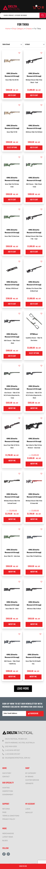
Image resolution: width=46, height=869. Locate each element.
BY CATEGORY (30, 773)
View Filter (23, 866)
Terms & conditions (10, 816)
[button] (43, 7)
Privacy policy (8, 819)
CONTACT (6, 777)
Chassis (29, 29)
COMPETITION (7, 791)
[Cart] (34, 8)
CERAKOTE (29, 783)
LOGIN (27, 809)
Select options (12, 147)
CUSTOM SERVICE (32, 780)
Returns (6, 809)
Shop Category (18, 29)
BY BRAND (29, 777)
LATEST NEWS (7, 837)
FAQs (4, 812)
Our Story (6, 773)
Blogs (5, 841)
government (7, 795)
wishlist (29, 813)
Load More (23, 688)
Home (7, 29)
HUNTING (6, 788)
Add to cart (12, 95)
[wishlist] (39, 8)
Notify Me (12, 408)
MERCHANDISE (8, 833)
